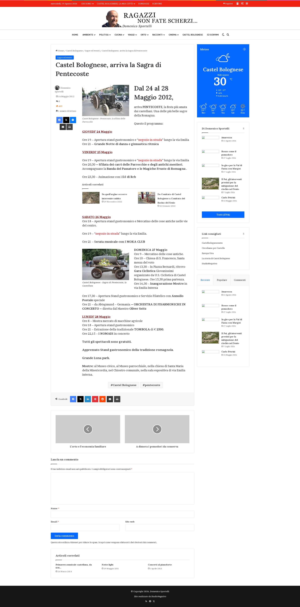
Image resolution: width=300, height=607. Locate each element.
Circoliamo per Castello (213, 248)
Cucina (118, 34)
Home (75, 34)
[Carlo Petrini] (210, 202)
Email (55, 521)
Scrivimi (157, 3)
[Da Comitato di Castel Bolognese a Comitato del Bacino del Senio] (146, 198)
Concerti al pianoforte (160, 564)
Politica (103, 34)
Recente (205, 279)
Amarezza (226, 137)
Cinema (172, 34)
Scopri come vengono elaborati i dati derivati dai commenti (127, 542)
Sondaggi (143, 3)
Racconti (157, 34)
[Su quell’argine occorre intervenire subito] (91, 198)
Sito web (130, 521)
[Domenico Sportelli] (150, 19)
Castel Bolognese (192, 34)
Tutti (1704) (223, 214)
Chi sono (86, 3)
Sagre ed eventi (92, 50)
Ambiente (87, 34)
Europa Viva (208, 253)
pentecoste (152, 385)
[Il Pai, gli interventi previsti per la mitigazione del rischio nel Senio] (210, 183)
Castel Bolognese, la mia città (115, 3)
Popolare (222, 279)
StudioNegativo (209, 263)
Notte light (107, 564)
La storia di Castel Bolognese (216, 258)
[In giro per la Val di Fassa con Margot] (210, 170)
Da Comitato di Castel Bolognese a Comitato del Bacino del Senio (171, 198)
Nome (55, 508)
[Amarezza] (210, 142)
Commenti (240, 279)
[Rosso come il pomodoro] (210, 156)
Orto (143, 34)
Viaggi (131, 34)
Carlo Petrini (228, 197)
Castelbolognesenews (212, 243)
